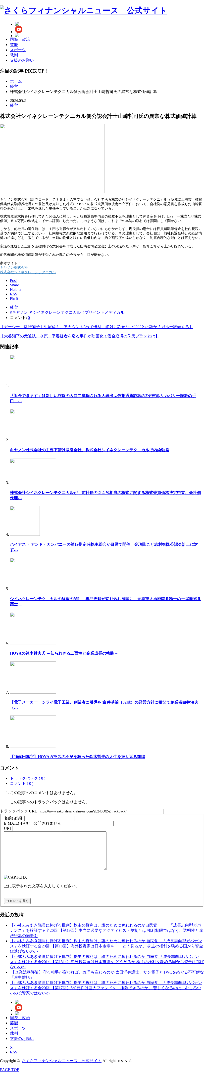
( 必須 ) (14, 818)
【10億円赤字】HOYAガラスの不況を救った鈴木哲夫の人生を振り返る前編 (77, 757)
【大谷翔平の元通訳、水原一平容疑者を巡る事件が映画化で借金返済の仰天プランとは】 (79, 336)
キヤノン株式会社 (14, 267)
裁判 (14, 55)
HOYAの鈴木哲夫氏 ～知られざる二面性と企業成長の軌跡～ (64, 653)
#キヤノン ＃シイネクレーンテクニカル (45, 312)
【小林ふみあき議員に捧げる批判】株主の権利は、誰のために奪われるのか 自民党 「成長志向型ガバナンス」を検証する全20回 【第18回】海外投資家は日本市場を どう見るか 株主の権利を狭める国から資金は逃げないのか (107, 961)
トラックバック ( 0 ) (27, 778)
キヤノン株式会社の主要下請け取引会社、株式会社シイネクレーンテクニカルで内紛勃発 (89, 450)
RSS (13, 1052)
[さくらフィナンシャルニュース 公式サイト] (83, 10)
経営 (14, 105)
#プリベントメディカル (103, 312)
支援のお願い (22, 60)
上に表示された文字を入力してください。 (42, 886)
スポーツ (18, 50)
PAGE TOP (9, 1070)
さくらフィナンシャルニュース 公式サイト (62, 1061)
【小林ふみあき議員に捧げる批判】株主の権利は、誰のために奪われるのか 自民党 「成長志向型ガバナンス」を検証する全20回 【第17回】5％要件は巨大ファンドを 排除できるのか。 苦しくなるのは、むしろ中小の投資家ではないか (106, 988)
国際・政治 (20, 39)
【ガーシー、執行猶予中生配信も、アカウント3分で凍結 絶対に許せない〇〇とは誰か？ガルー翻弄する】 (96, 327)
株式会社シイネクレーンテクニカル (28, 272)
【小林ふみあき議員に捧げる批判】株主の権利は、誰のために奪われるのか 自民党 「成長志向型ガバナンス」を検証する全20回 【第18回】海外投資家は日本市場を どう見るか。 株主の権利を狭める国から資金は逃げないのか (106, 946)
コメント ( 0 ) (21, 783)
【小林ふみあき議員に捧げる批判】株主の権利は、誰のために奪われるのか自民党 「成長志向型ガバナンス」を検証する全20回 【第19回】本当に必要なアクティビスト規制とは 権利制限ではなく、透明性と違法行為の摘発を (106, 930)
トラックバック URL (18, 811)
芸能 (14, 45)
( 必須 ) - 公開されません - (34, 823)
